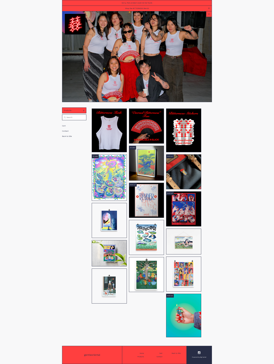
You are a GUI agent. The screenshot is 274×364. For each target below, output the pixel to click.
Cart (64, 126)
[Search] (65, 117)
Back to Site (67, 136)
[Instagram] (199, 353)
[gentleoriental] (75, 24)
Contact (65, 131)
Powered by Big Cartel (199, 357)
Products (67, 110)
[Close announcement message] (209, 8)
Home (142, 353)
